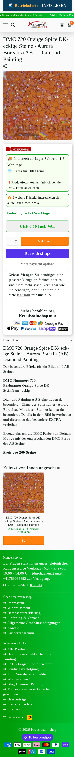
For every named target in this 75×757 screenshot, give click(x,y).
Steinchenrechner (20, 704)
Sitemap (13, 709)
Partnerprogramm (20, 633)
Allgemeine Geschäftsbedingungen (33, 623)
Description (10, 340)
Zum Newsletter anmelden (27, 674)
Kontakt (23, 295)
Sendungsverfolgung (22, 669)
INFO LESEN (54, 5)
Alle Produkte (17, 649)
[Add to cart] (23, 540)
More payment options (37, 264)
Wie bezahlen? (18, 679)
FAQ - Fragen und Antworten (29, 664)
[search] (13, 25)
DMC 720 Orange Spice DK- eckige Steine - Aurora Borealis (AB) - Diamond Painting (24, 521)
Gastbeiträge (16, 699)
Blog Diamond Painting (24, 684)
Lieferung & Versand (22, 618)
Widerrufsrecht (18, 608)
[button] (17, 238)
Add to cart (45, 241)
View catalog (5, 25)
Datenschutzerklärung (23, 613)
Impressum (15, 603)
